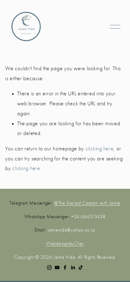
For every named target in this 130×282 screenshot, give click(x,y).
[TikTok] (80, 267)
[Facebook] (65, 267)
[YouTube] (57, 267)
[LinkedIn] (72, 267)
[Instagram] (49, 267)
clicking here (99, 149)
